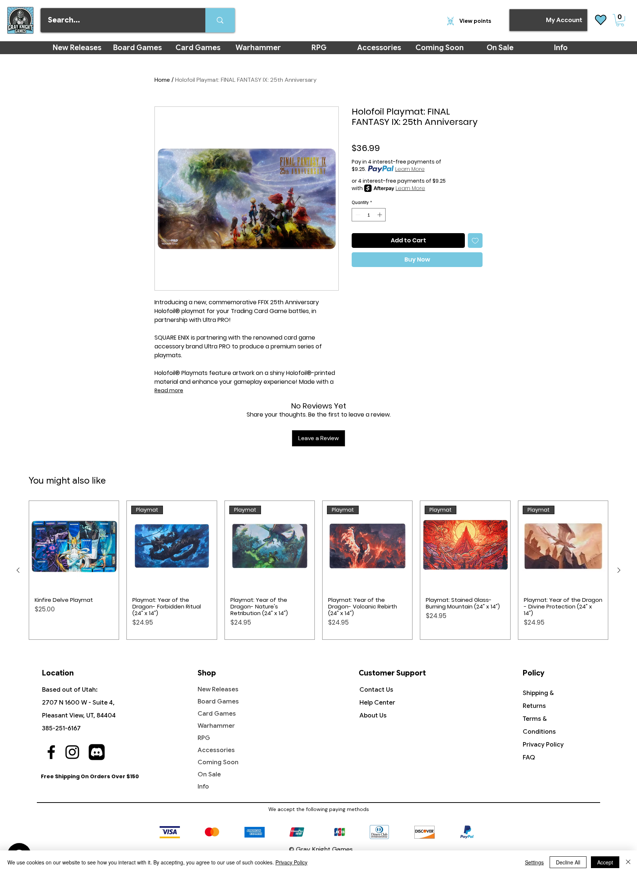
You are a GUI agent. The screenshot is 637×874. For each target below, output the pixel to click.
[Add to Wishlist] (475, 240)
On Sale (209, 774)
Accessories (216, 750)
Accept (605, 862)
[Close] (628, 862)
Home (162, 80)
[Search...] (220, 20)
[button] (620, 20)
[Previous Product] (18, 570)
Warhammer (216, 726)
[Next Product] (619, 570)
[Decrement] (357, 214)
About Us (373, 715)
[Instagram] (72, 752)
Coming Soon (218, 762)
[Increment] (380, 214)
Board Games (218, 701)
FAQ (529, 757)
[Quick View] (74, 545)
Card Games (217, 713)
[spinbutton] (369, 214)
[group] (318, 570)
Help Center (377, 702)
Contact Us (376, 690)
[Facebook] (51, 752)
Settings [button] (534, 862)
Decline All (568, 862)
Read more (168, 390)
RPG (204, 738)
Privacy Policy (543, 744)
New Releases (218, 689)
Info (203, 786)
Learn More (410, 169)
